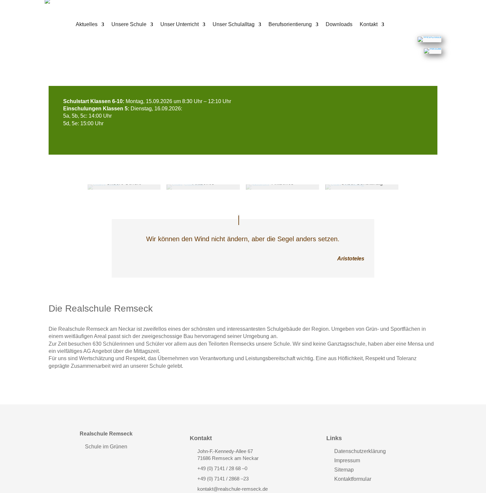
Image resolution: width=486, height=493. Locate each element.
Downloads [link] (339, 24)
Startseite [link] (63, 27)
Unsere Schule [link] (128, 24)
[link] (429, 39)
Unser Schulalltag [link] (234, 24)
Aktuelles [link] (87, 24)
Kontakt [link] (369, 24)
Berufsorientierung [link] (290, 24)
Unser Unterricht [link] (179, 24)
